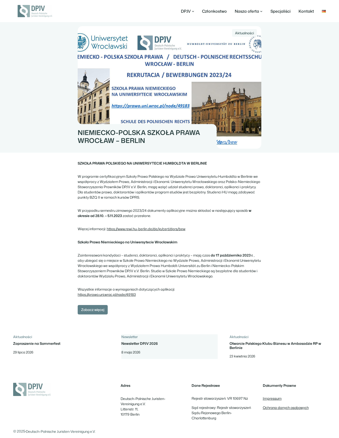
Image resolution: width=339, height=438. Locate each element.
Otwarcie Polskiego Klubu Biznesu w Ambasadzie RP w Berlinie (275, 346)
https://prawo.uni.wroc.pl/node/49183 (107, 294)
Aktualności (244, 33)
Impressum (272, 398)
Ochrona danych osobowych (286, 407)
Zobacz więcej (92, 309)
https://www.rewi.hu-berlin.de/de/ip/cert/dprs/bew (146, 228)
